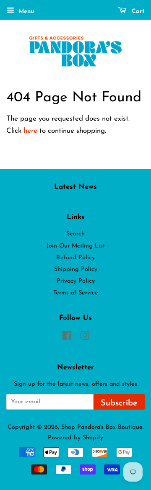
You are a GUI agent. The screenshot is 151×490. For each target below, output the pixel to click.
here (30, 130)
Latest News (75, 187)
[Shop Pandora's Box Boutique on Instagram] (84, 338)
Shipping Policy (75, 269)
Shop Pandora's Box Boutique (102, 427)
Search (75, 234)
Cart (137, 11)
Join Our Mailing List (76, 246)
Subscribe (119, 403)
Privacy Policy (76, 281)
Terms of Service (75, 293)
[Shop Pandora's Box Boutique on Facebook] (67, 338)
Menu (25, 11)
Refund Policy (75, 258)
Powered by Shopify (75, 438)
